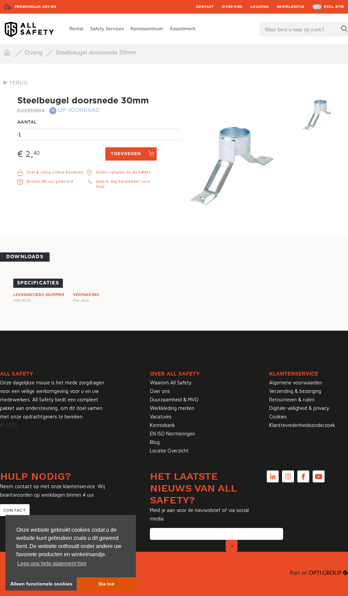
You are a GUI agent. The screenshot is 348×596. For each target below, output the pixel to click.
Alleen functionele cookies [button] (41, 583)
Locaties (259, 7)
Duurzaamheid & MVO (174, 399)
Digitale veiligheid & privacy (299, 408)
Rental (76, 29)
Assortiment (182, 29)
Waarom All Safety (171, 382)
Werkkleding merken (172, 408)
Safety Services (107, 29)
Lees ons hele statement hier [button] (52, 563)
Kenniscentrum (146, 29)
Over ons (232, 7)
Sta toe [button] (106, 583)
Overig (35, 52)
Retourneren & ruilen (292, 399)
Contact (205, 7)
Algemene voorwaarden (295, 382)
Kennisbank (162, 425)
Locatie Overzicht (169, 450)
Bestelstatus (290, 7)
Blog (155, 442)
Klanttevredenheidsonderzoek (302, 425)
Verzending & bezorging (295, 391)
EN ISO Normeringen (172, 433)
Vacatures (161, 416)
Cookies (278, 416)
